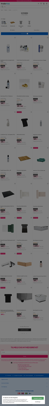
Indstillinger (37, 401)
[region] (23, 400)
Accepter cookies (38, 398)
